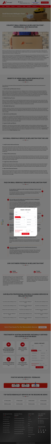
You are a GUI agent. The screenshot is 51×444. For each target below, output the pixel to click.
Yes (26, 230)
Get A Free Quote (25, 233)
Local (31, 231)
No (29, 230)
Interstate (27, 231)
